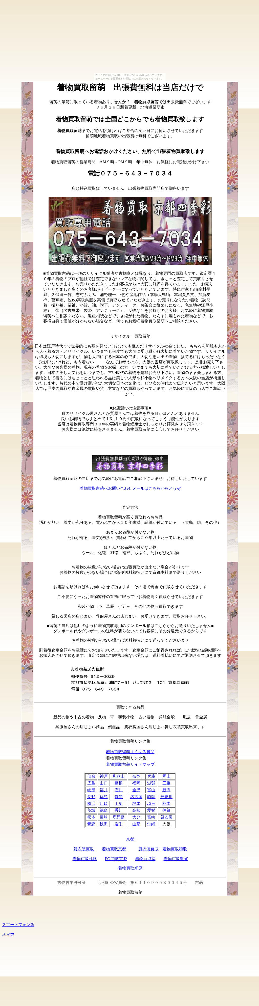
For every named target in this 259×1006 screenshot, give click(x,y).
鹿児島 (119, 817)
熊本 (91, 817)
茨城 (91, 810)
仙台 (91, 776)
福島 (104, 797)
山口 (104, 783)
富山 (151, 790)
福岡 (136, 783)
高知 (136, 810)
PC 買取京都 (116, 859)
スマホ (8, 934)
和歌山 (119, 776)
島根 (119, 783)
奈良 (136, 776)
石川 (119, 790)
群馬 (136, 803)
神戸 (104, 776)
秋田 (104, 824)
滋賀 (151, 783)
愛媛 (151, 810)
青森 (91, 824)
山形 (136, 824)
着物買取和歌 (175, 849)
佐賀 (166, 810)
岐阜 (91, 790)
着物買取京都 (114, 849)
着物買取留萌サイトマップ (130, 764)
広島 (91, 783)
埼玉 (151, 803)
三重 (166, 783)
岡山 (166, 776)
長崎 (104, 817)
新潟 (166, 790)
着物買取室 (145, 859)
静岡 (151, 797)
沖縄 (151, 824)
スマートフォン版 (18, 924)
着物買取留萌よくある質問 (130, 752)
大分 (136, 817)
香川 (119, 810)
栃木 (166, 803)
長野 (91, 797)
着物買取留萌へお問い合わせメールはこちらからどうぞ (130, 488)
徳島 (104, 810)
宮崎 (151, 817)
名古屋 (136, 797)
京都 (130, 839)
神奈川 (166, 797)
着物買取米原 (130, 868)
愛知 (119, 797)
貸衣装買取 (84, 849)
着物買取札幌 (85, 859)
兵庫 (151, 776)
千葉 (119, 803)
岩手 (119, 824)
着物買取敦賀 (176, 859)
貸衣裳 (166, 817)
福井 (104, 790)
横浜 (91, 803)
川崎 (104, 803)
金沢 (136, 790)
